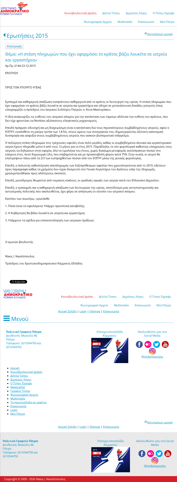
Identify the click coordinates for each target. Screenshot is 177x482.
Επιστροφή (14, 46)
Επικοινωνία (111, 311)
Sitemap (18, 290)
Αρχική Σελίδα (67, 311)
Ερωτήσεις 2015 (27, 35)
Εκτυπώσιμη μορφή (160, 34)
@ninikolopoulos (152, 357)
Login (7, 290)
